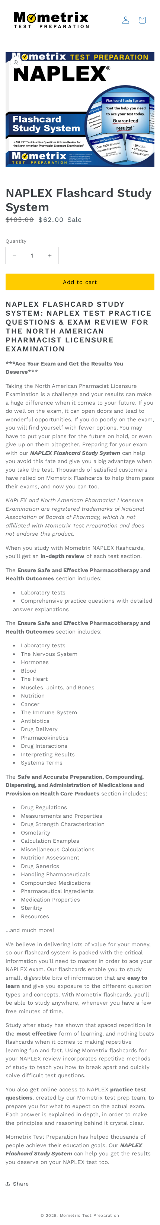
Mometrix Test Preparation (90, 1215)
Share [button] (21, 1184)
